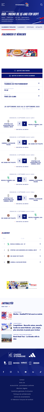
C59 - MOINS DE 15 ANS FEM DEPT (23, 19)
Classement (21, 27)
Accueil (3, 17)
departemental (25, 17)
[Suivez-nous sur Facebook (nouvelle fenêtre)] (3, 372)
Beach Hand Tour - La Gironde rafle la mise (26, 338)
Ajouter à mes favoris (23, 70)
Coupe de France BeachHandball (25, 334)
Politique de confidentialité (22, 394)
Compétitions (10, 17)
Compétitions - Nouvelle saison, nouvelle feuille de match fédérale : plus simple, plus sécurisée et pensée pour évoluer (27, 327)
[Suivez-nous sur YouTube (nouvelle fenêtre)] (26, 372)
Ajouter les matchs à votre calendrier (23, 75)
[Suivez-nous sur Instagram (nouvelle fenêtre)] (11, 372)
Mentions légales (22, 388)
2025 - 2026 (17, 17)
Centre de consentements (22, 397)
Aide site (22, 382)
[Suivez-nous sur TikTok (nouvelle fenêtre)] (40, 372)
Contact (22, 380)
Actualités (39, 27)
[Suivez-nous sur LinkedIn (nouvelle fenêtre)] (33, 372)
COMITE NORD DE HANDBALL (8, 19)
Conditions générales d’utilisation (22, 391)
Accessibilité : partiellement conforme (22, 385)
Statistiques (30, 27)
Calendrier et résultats (9, 27)
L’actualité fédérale (17, 312)
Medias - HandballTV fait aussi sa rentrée (27, 314)
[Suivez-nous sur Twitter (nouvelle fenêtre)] (18, 372)
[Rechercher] (41, 5)
